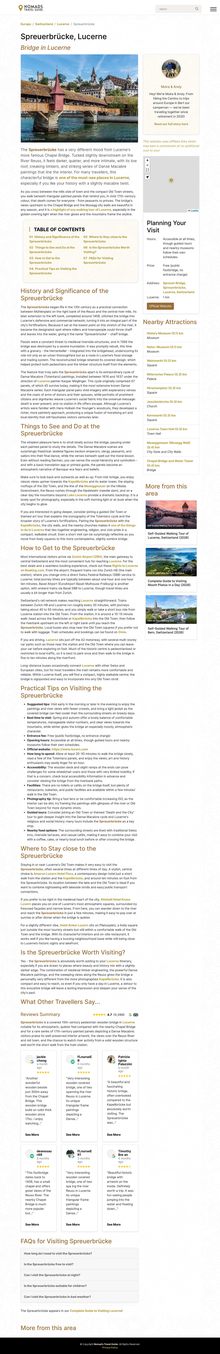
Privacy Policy (110, 1347)
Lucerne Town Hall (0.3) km (167, 429)
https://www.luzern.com (70, 749)
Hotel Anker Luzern (74, 925)
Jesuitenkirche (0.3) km (164, 402)
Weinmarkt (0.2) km (161, 361)
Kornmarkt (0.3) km (161, 415)
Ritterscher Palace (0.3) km (167, 374)
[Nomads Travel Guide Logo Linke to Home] (31, 8)
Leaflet (194, 210)
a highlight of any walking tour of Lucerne (80, 210)
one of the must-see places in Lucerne (94, 177)
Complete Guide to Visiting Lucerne (96, 1311)
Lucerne (63, 24)
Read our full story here (171, 124)
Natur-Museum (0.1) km (164, 347)
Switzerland (44, 24)
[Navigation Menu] (213, 10)
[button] (32, 1134)
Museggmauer (95, 486)
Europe (26, 24)
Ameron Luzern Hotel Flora (53, 874)
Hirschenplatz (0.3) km (164, 388)
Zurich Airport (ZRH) (87, 557)
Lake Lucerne (77, 495)
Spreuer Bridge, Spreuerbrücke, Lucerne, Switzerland (178, 287)
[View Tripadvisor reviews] (135, 1014)
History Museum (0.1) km (165, 333)
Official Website (160, 306)
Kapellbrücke (78, 481)
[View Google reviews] (130, 1014)
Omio (122, 632)
